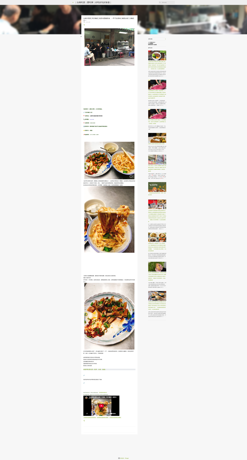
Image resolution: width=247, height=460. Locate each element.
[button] (84, 25)
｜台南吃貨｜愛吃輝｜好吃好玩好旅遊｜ (93, 2)
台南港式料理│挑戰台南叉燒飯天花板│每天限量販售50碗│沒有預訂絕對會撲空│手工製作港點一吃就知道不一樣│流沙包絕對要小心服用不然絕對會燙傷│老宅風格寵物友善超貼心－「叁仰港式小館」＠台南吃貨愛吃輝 (157, 65)
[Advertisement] (109, 78)
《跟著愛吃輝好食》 (103, 392)
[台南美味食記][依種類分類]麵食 (115, 417)
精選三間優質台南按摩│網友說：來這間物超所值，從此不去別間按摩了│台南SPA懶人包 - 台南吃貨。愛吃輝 (157, 121)
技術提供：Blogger (124, 458)
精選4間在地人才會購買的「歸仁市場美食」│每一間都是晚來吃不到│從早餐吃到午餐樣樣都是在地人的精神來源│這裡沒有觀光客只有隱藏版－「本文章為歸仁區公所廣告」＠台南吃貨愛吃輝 (157, 247)
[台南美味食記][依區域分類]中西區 (90, 417)
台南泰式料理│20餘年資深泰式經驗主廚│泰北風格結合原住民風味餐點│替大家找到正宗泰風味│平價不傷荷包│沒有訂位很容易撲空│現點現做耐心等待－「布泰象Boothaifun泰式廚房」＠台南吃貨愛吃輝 (157, 305)
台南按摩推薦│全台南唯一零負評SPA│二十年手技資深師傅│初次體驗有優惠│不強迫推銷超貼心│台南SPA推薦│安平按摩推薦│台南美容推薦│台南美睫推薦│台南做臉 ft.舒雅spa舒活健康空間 (157, 94)
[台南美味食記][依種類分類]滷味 (102, 417)
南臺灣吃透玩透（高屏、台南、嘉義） (94, 369)
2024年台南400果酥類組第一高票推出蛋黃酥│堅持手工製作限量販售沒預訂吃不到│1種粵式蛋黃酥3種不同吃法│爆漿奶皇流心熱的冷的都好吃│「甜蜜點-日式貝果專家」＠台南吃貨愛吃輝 (157, 276)
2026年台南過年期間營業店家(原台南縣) (156, 143)
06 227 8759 (92, 119)
